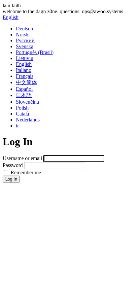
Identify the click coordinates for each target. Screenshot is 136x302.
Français (24, 76)
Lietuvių (24, 58)
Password (13, 165)
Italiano (23, 70)
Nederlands (28, 119)
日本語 (24, 95)
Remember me (25, 172)
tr (17, 125)
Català (22, 114)
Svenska (24, 46)
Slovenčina (27, 102)
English (10, 17)
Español (24, 89)
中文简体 (26, 82)
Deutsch (24, 28)
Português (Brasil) (34, 52)
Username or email (22, 158)
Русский (25, 40)
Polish (22, 108)
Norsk (22, 34)
